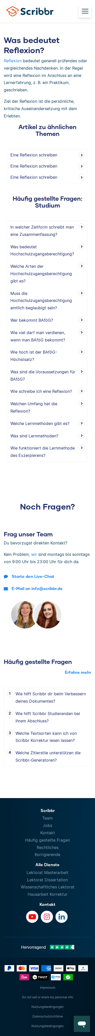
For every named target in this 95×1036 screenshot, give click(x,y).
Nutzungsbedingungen (47, 1007)
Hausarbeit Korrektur (47, 894)
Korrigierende (47, 854)
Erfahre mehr (78, 672)
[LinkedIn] (61, 917)
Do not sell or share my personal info (47, 997)
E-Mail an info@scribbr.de (37, 588)
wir (34, 554)
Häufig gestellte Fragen (47, 840)
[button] (82, 1024)
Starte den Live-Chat (33, 576)
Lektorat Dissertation (47, 879)
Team (47, 818)
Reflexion (13, 60)
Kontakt (47, 832)
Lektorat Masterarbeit (47, 872)
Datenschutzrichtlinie (47, 1016)
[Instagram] (47, 917)
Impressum (47, 987)
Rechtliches (48, 847)
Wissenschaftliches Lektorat (47, 886)
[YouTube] (32, 917)
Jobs (47, 825)
